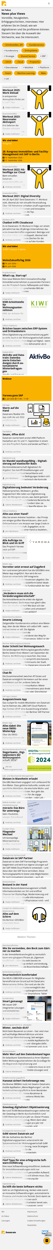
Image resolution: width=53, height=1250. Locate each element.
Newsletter (32, 1225)
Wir (3, 1211)
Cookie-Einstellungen (36, 1220)
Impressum (32, 1211)
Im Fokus (5, 1216)
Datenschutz (32, 1216)
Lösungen (6, 1220)
